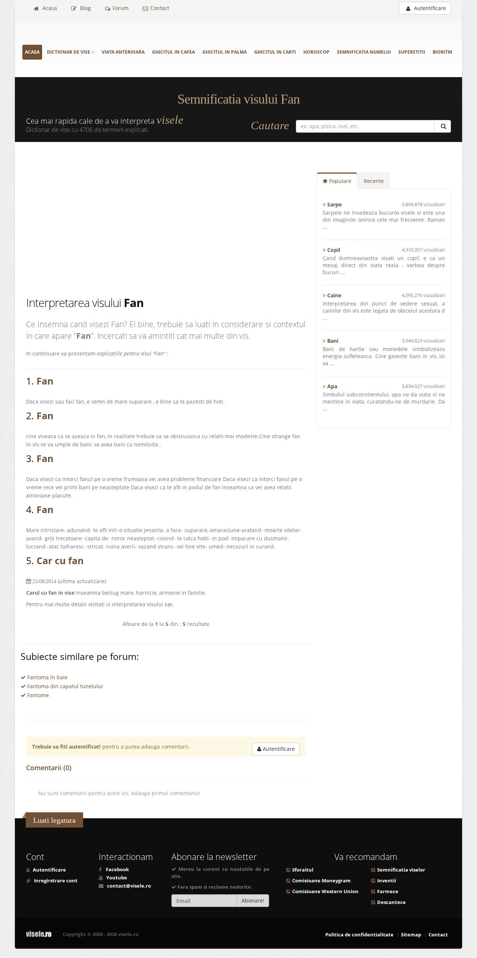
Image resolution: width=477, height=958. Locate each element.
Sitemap (411, 935)
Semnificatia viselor (401, 870)
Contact (159, 8)
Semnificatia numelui (364, 52)
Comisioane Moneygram (321, 881)
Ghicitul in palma (224, 52)
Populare (339, 180)
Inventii (386, 881)
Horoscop (316, 52)
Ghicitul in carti (275, 52)
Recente (374, 180)
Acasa (49, 8)
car (169, 604)
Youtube (116, 878)
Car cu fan (60, 560)
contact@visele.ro (129, 886)
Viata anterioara (123, 52)
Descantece (391, 902)
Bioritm (442, 52)
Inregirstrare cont (55, 881)
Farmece (387, 891)
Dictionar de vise (69, 52)
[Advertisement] (166, 220)
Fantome (38, 695)
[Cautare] (442, 126)
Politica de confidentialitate (359, 935)
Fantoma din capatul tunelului (65, 686)
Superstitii (411, 52)
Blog (85, 8)
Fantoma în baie (47, 677)
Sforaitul (302, 870)
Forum (121, 8)
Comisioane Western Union (325, 891)
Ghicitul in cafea (173, 52)
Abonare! (252, 900)
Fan (45, 380)
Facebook (117, 869)
